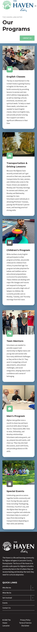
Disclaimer (25, 626)
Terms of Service (25, 623)
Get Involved (7, 598)
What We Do (6, 593)
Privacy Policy (25, 620)
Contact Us (6, 608)
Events (5, 603)
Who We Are (6, 588)
